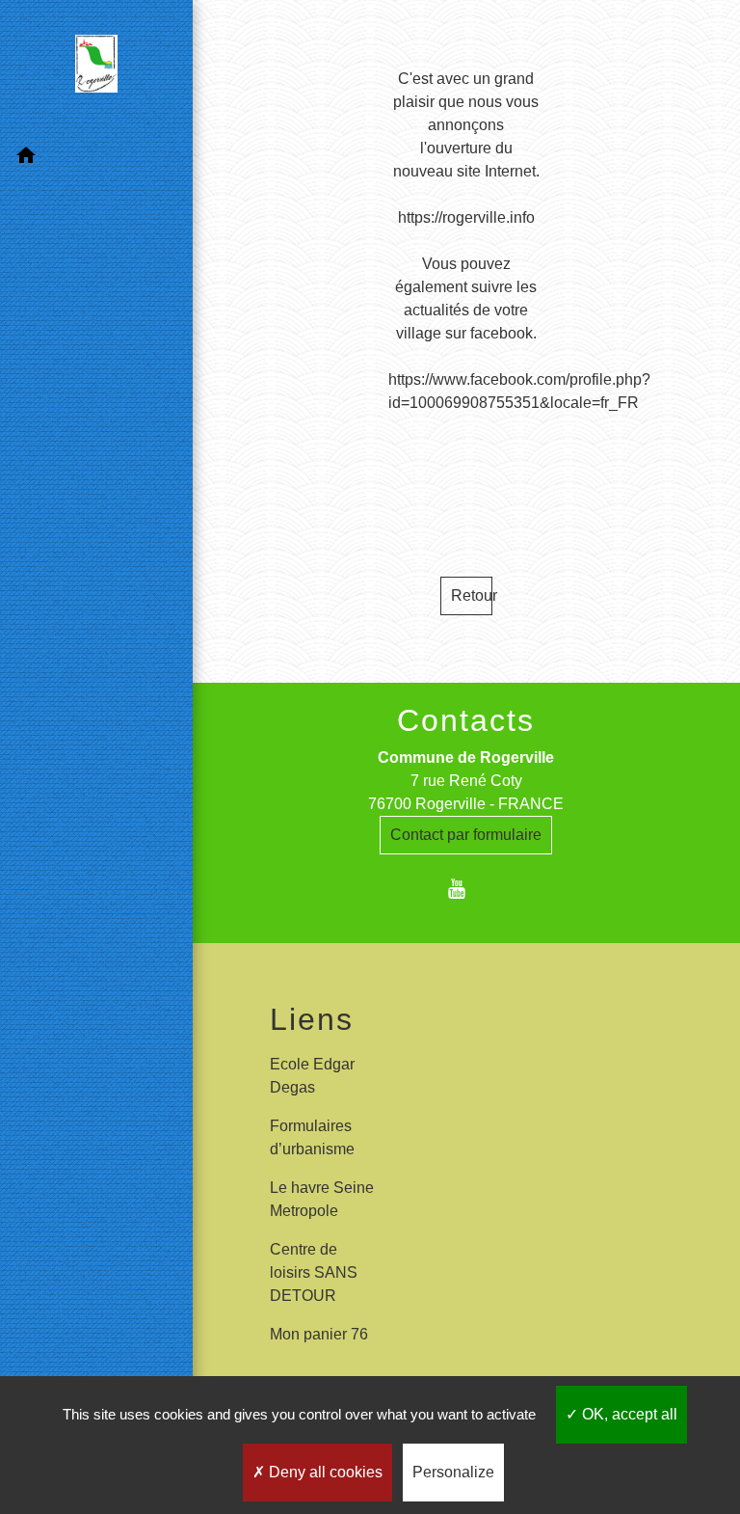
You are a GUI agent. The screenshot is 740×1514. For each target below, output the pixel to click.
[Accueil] (96, 67)
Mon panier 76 (319, 1334)
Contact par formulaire (466, 834)
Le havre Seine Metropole (322, 1199)
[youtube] (465, 889)
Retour (471, 595)
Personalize (453, 1472)
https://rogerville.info (466, 217)
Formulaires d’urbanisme (312, 1137)
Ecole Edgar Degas (312, 1075)
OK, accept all (627, 1414)
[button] (96, 158)
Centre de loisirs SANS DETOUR (313, 1272)
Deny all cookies (324, 1472)
